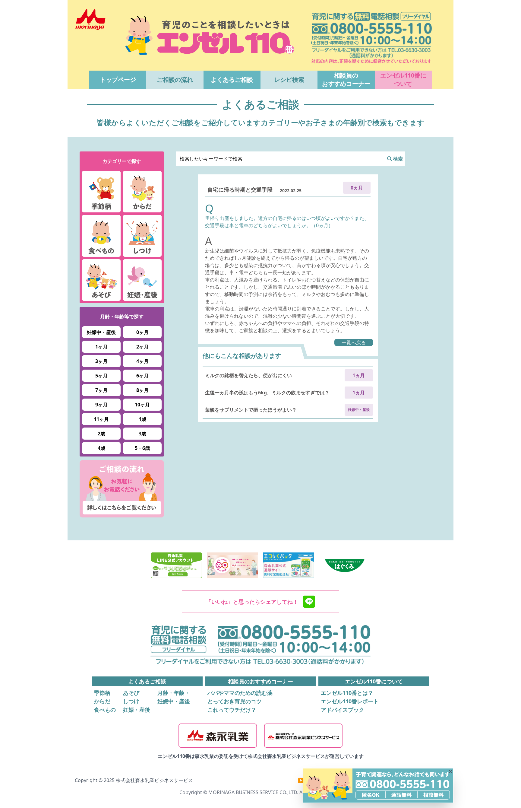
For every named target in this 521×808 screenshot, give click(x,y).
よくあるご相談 (232, 79)
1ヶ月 (101, 346)
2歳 (101, 433)
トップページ (118, 79)
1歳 (142, 419)
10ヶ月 (142, 404)
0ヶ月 (142, 332)
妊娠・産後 (136, 709)
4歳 (101, 448)
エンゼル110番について (403, 79)
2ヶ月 (142, 346)
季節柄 (102, 692)
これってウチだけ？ (231, 709)
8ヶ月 (142, 390)
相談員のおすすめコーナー (346, 79)
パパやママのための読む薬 (240, 692)
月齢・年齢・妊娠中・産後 (173, 697)
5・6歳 (142, 448)
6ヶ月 (142, 375)
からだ (102, 701)
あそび (131, 692)
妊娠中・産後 (101, 332)
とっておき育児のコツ (234, 701)
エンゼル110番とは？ (347, 692)
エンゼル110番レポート (350, 701)
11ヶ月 (101, 419)
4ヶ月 (142, 361)
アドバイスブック (342, 709)
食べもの (105, 709)
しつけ (131, 701)
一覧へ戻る (354, 342)
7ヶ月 (101, 390)
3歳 (142, 433)
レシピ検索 (289, 79)
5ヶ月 (101, 375)
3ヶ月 (101, 361)
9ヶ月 (101, 404)
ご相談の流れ (175, 79)
